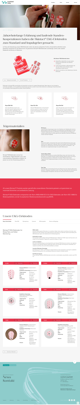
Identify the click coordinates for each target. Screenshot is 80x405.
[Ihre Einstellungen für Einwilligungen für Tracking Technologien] (78, 403)
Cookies (18, 400)
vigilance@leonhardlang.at (71, 389)
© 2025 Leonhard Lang (34, 400)
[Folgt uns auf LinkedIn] (74, 400)
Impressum (4, 400)
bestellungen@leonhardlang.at (66, 385)
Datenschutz (12, 400)
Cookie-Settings (25, 400)
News (61, 2)
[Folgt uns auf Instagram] (72, 400)
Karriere (75, 2)
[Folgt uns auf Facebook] (69, 400)
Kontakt (67, 2)
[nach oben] (74, 362)
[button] (53, 2)
